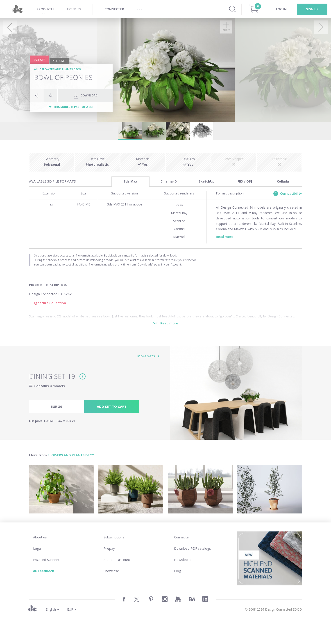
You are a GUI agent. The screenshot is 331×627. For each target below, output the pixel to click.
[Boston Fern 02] (130, 489)
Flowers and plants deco (61, 69)
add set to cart (112, 406)
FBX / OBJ (245, 181)
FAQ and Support (46, 559)
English (51, 609)
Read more (224, 236)
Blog (177, 571)
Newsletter (183, 559)
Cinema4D (169, 181)
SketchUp (206, 181)
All (36, 69)
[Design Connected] (18, 9)
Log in (281, 9)
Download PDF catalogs (192, 548)
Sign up (312, 9)
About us (40, 537)
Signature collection (49, 303)
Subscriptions (114, 537)
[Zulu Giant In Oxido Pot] (200, 489)
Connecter (182, 537)
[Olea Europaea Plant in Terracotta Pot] (269, 489)
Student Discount (117, 559)
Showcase (111, 571)
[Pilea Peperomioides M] (61, 489)
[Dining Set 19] (236, 395)
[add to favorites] (51, 95)
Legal (37, 548)
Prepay (109, 548)
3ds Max (130, 181)
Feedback (46, 571)
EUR (70, 609)
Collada (283, 181)
